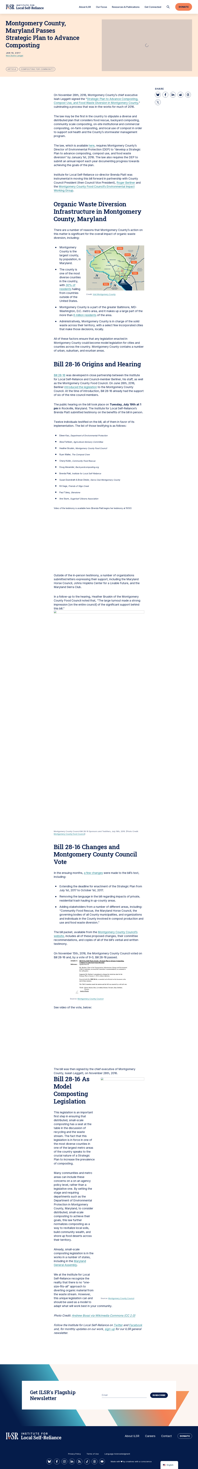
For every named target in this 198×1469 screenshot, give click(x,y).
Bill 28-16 (59, 375)
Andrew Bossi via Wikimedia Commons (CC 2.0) (103, 1315)
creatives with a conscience (139, 1461)
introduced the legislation (80, 387)
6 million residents (84, 315)
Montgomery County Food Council (69, 834)
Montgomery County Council (90, 999)
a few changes (93, 873)
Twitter (118, 1325)
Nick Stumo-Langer (14, 55)
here (92, 145)
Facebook (135, 1325)
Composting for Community (37, 69)
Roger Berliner (126, 182)
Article (12, 69)
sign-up (110, 1329)
